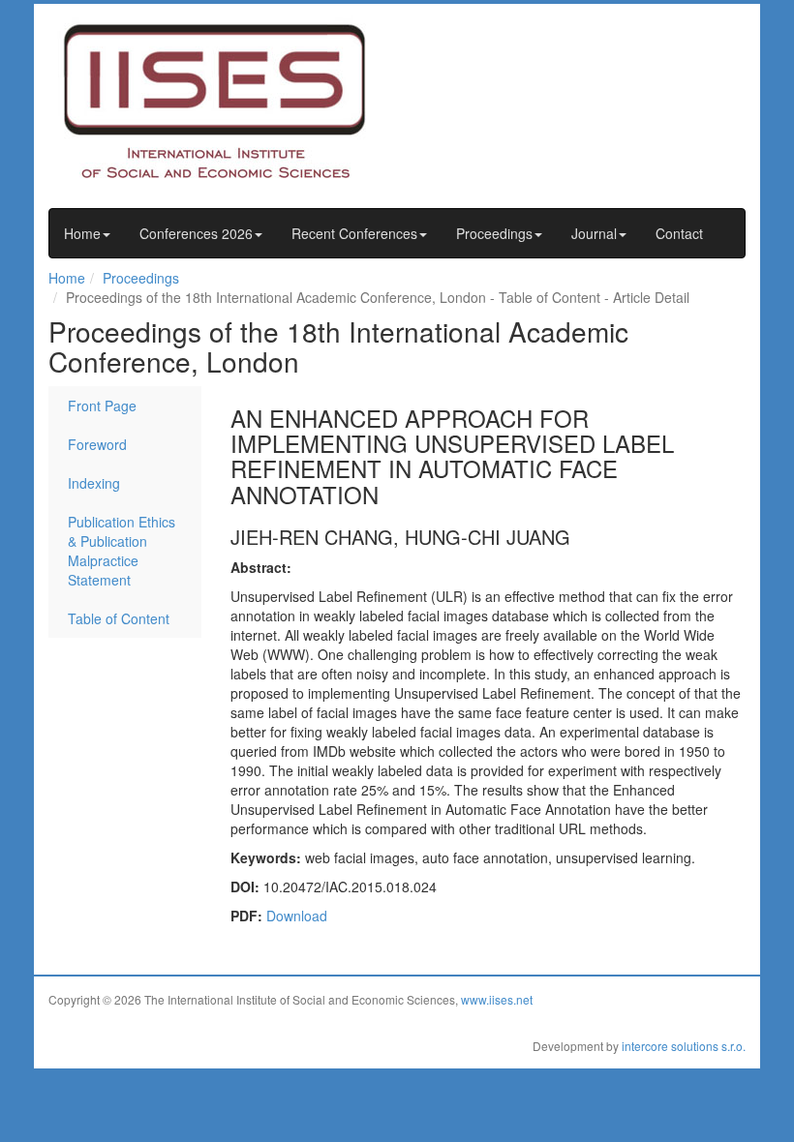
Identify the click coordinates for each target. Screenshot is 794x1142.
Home (82, 233)
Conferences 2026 (196, 233)
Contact (679, 233)
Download (296, 915)
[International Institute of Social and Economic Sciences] (232, 99)
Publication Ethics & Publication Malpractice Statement (121, 550)
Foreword (97, 444)
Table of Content (118, 618)
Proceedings (494, 233)
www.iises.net (497, 999)
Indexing (94, 483)
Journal (594, 233)
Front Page (102, 405)
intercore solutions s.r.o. (684, 1045)
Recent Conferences (354, 233)
